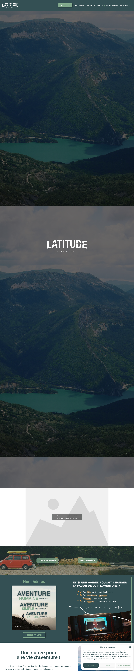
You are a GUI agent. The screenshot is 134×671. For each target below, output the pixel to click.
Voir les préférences (123, 665)
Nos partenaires (112, 5)
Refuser (107, 665)
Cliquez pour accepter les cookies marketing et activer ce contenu (67, 517)
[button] (130, 647)
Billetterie (124, 5)
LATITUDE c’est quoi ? (93, 5)
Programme (79, 5)
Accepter (91, 665)
